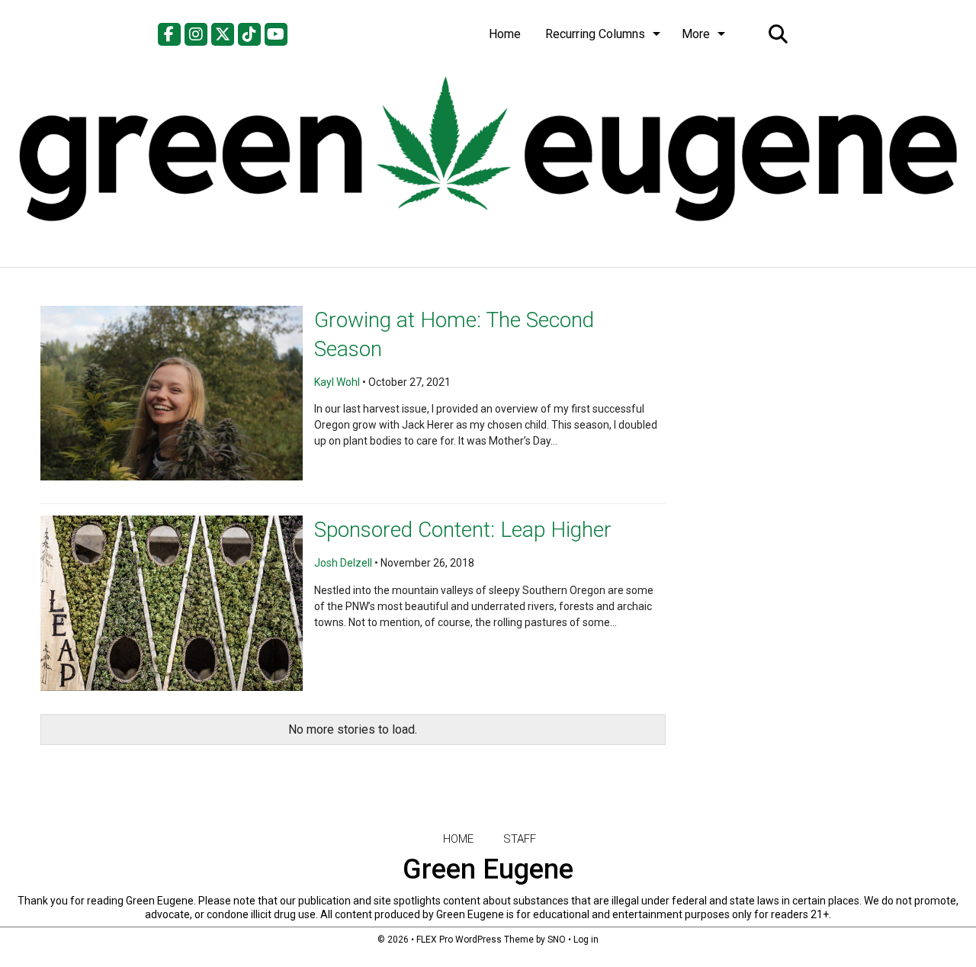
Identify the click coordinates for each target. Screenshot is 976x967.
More (696, 34)
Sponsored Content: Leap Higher (463, 529)
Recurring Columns (595, 34)
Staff (519, 839)
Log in (586, 939)
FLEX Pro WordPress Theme (475, 939)
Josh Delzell (343, 563)
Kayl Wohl (337, 382)
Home (505, 34)
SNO (556, 939)
